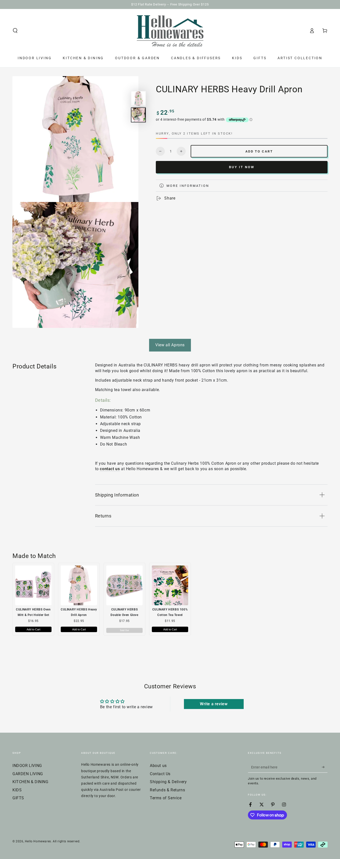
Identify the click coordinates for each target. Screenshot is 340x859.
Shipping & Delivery (168, 781)
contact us (110, 468)
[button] (15, 30)
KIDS (17, 790)
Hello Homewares (38, 841)
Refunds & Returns (167, 790)
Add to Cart (33, 629)
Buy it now (241, 167)
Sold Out (124, 630)
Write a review (213, 704)
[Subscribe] (325, 766)
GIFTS (18, 798)
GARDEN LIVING (27, 773)
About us (158, 765)
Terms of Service (166, 798)
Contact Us (160, 773)
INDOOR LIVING (27, 765)
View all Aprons (170, 345)
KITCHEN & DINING (30, 781)
